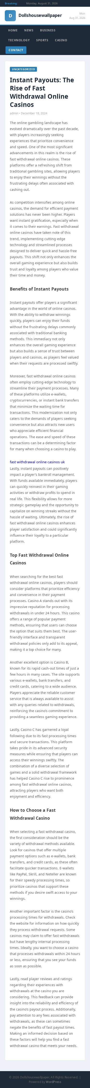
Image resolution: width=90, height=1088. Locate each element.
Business (47, 30)
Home (13, 30)
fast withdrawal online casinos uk (37, 461)
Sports (42, 40)
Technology (19, 40)
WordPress (53, 1082)
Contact (16, 50)
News (28, 30)
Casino (61, 40)
